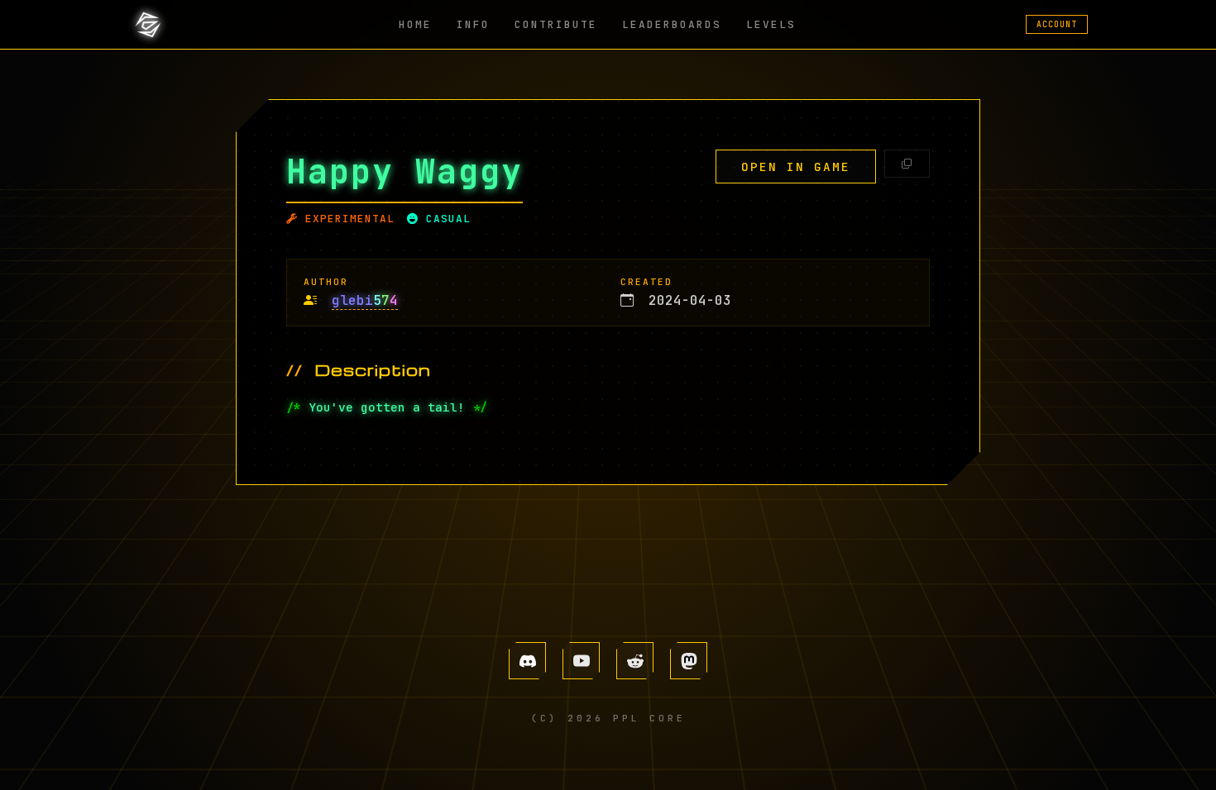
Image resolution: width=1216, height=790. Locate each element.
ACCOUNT (1056, 24)
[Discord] (527, 660)
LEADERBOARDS (671, 24)
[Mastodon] (688, 660)
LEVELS (771, 24)
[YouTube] (581, 660)
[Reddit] (634, 660)
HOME (415, 24)
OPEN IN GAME (795, 166)
